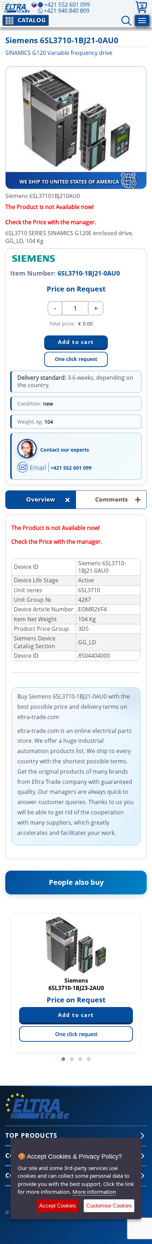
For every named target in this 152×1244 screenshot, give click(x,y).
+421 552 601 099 (71, 467)
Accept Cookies (57, 1206)
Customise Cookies (109, 1206)
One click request (76, 359)
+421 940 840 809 (66, 11)
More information (94, 1191)
